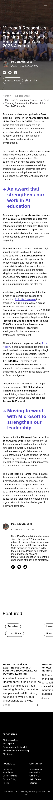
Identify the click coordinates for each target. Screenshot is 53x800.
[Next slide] (47, 613)
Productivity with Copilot (15, 747)
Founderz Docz (21, 96)
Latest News (12, 80)
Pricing (6, 783)
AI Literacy (8, 754)
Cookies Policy (10, 776)
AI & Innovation (10, 740)
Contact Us (35, 776)
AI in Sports (8, 743)
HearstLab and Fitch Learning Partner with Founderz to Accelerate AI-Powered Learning (20, 669)
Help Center (35, 779)
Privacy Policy (10, 779)
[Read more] (22, 640)
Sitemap (33, 783)
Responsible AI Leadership (16, 750)
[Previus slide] (40, 613)
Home (6, 96)
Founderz (13, 626)
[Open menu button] (45, 4)
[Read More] (36, 705)
